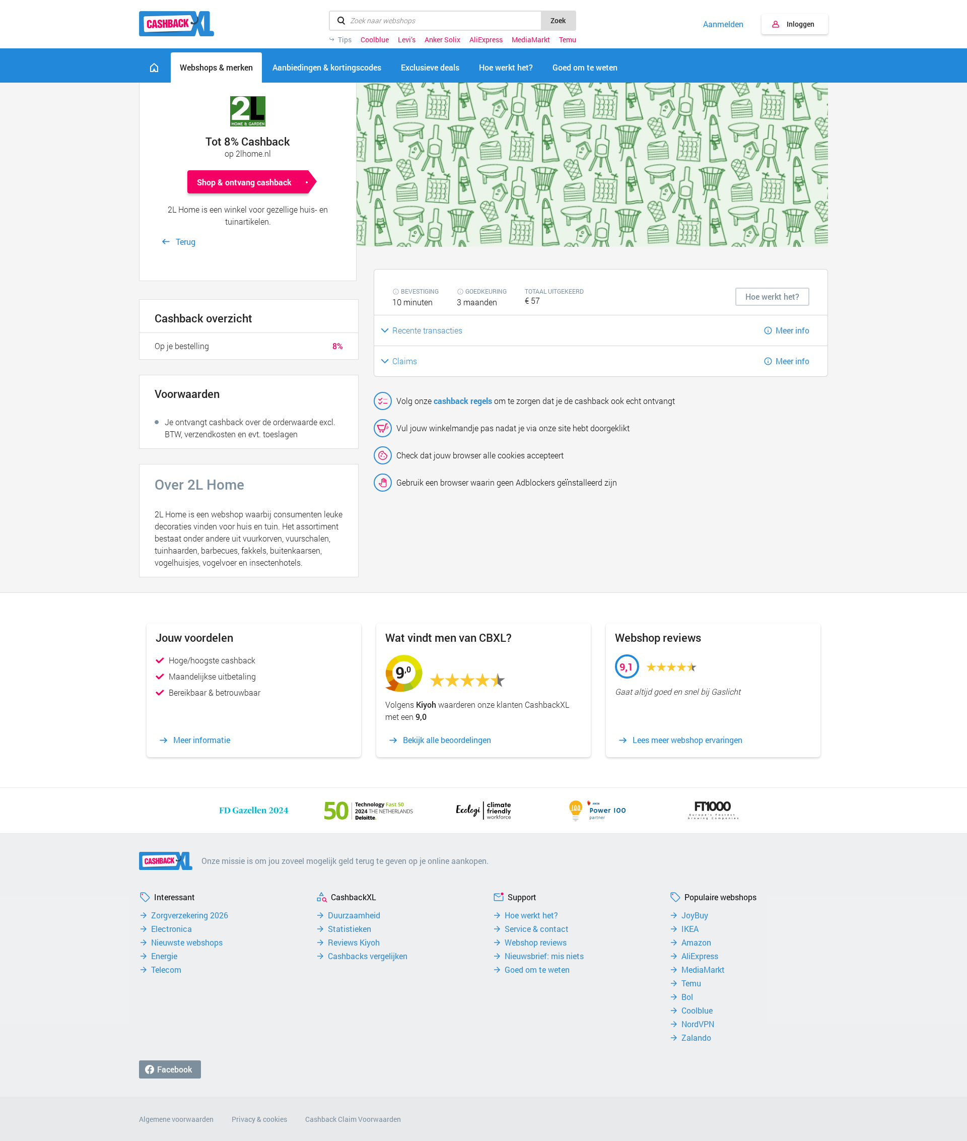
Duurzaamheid (354, 915)
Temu (567, 39)
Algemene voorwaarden (176, 1119)
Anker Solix (442, 39)
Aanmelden (723, 24)
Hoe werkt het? (531, 915)
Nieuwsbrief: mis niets (544, 956)
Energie (164, 956)
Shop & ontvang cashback (244, 182)
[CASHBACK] (176, 23)
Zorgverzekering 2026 (189, 915)
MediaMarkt (531, 39)
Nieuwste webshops (187, 942)
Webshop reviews (536, 942)
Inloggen (800, 24)
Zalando (696, 1037)
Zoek (558, 20)
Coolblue (375, 39)
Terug (185, 241)
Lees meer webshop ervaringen (687, 740)
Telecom (166, 969)
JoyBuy (694, 915)
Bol (687, 996)
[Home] (154, 67)
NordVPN (697, 1024)
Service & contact (537, 928)
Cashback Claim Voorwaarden (353, 1119)
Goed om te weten (537, 969)
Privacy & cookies (259, 1119)
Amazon (696, 942)
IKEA (690, 928)
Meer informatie (201, 740)
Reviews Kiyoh (354, 942)
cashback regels (463, 400)
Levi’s (407, 39)
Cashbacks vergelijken (367, 956)
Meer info (792, 330)
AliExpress (486, 39)
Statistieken (349, 928)
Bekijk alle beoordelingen (447, 740)
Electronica (171, 928)
